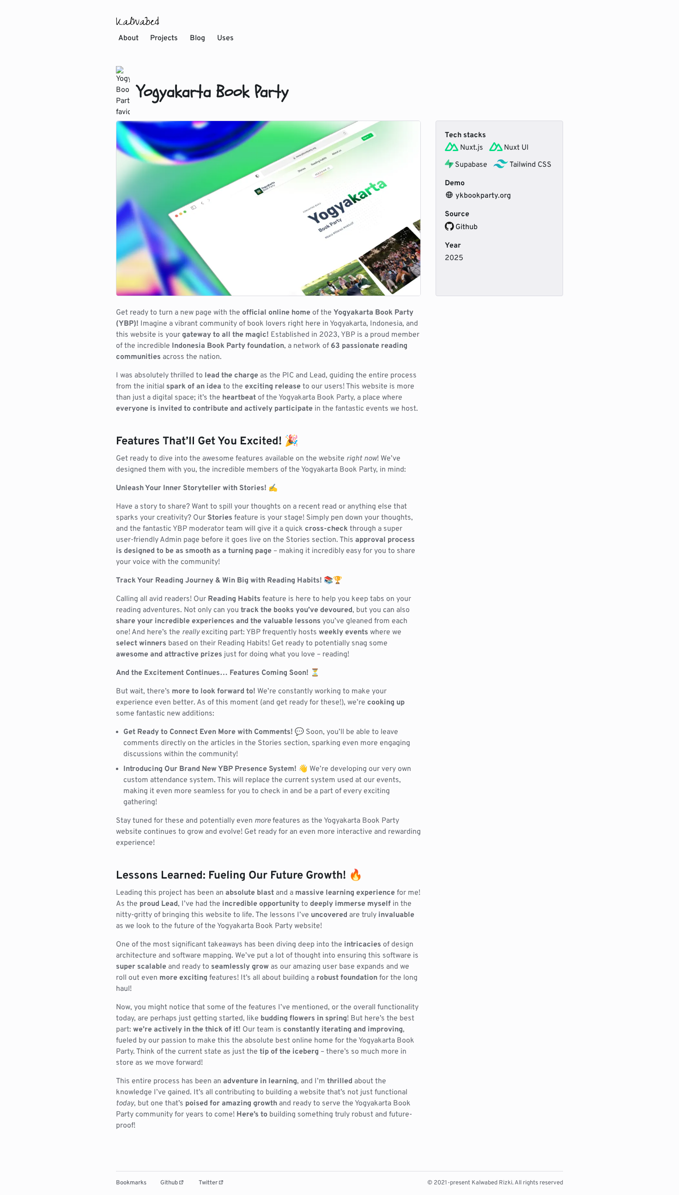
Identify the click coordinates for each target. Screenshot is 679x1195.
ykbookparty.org (483, 195)
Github (466, 227)
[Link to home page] (137, 20)
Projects (164, 38)
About (128, 38)
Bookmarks (131, 1183)
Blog (197, 38)
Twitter (208, 1183)
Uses (225, 38)
